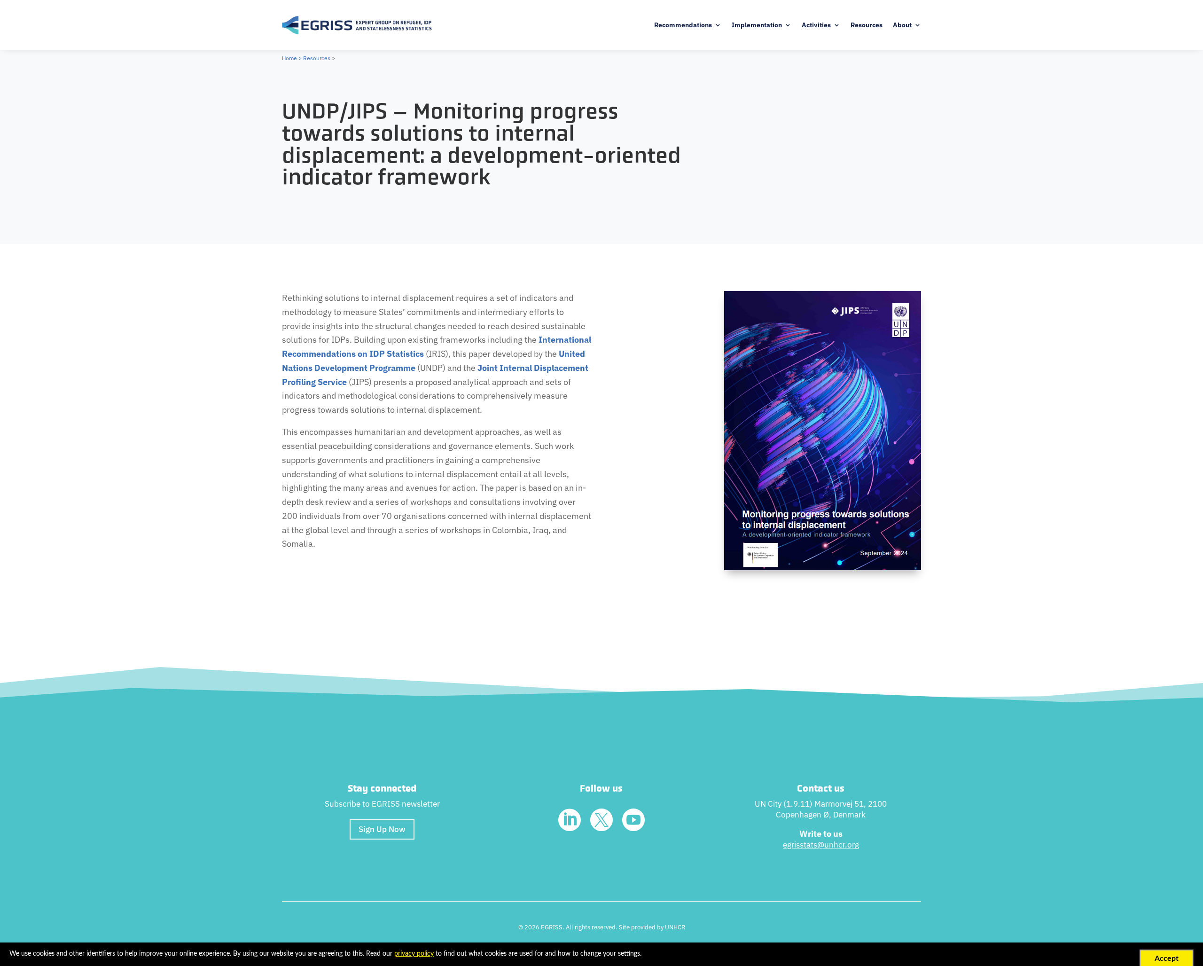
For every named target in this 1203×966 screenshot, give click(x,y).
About (902, 25)
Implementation (757, 25)
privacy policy (414, 953)
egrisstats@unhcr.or (819, 845)
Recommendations (683, 25)
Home (289, 58)
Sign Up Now (382, 829)
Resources (867, 25)
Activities (816, 25)
